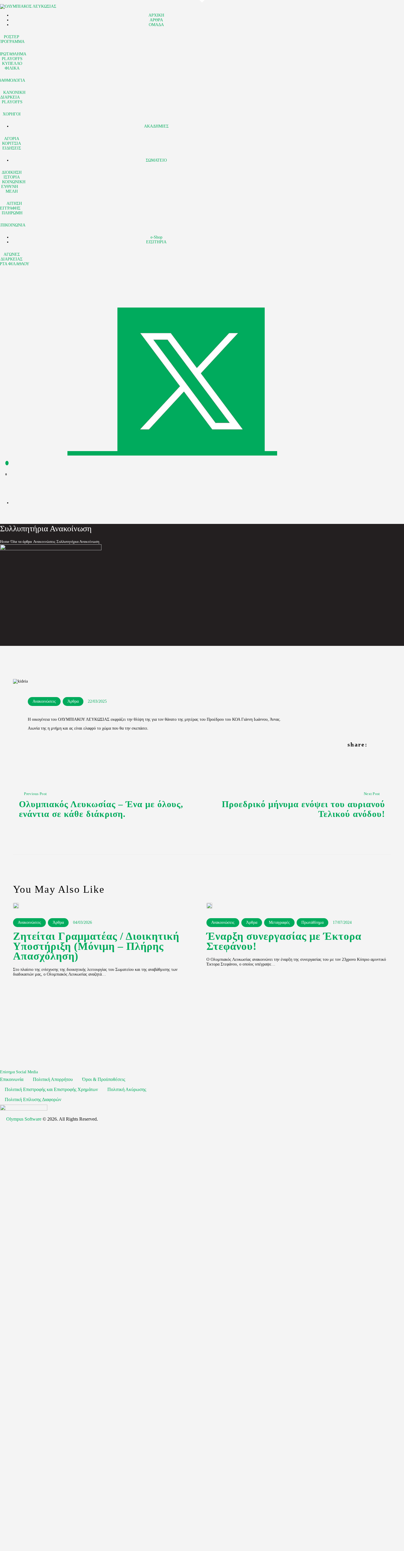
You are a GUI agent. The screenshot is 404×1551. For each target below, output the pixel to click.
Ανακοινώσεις (44, 541)
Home (4, 541)
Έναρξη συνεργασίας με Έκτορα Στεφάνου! (283, 941)
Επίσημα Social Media (19, 1072)
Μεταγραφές (279, 922)
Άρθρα (73, 701)
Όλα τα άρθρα (21, 541)
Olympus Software (23, 1119)
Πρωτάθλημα (312, 922)
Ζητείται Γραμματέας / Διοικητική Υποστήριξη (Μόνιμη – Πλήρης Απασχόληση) (96, 946)
